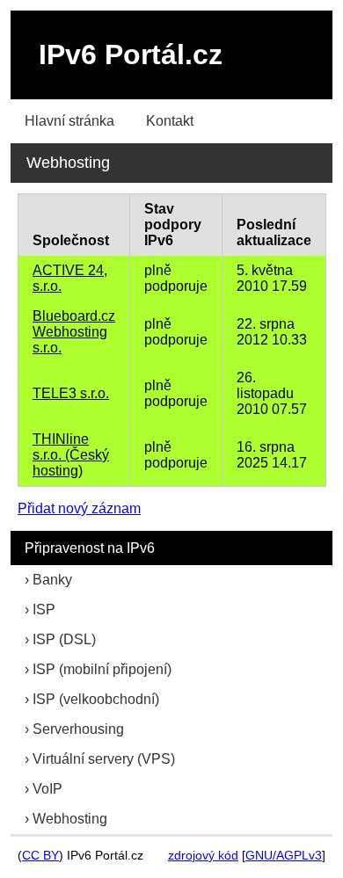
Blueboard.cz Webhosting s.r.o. (74, 331)
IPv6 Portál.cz (131, 54)
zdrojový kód (203, 855)
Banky (52, 579)
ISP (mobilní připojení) (102, 669)
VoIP (47, 788)
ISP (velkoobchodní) (96, 699)
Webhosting (70, 818)
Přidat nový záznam (79, 508)
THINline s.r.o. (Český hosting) (71, 455)
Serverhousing (78, 729)
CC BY (40, 855)
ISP (44, 609)
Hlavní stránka (69, 120)
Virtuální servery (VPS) (104, 758)
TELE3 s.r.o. (71, 393)
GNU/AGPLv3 (283, 855)
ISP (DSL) (64, 639)
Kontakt (169, 120)
